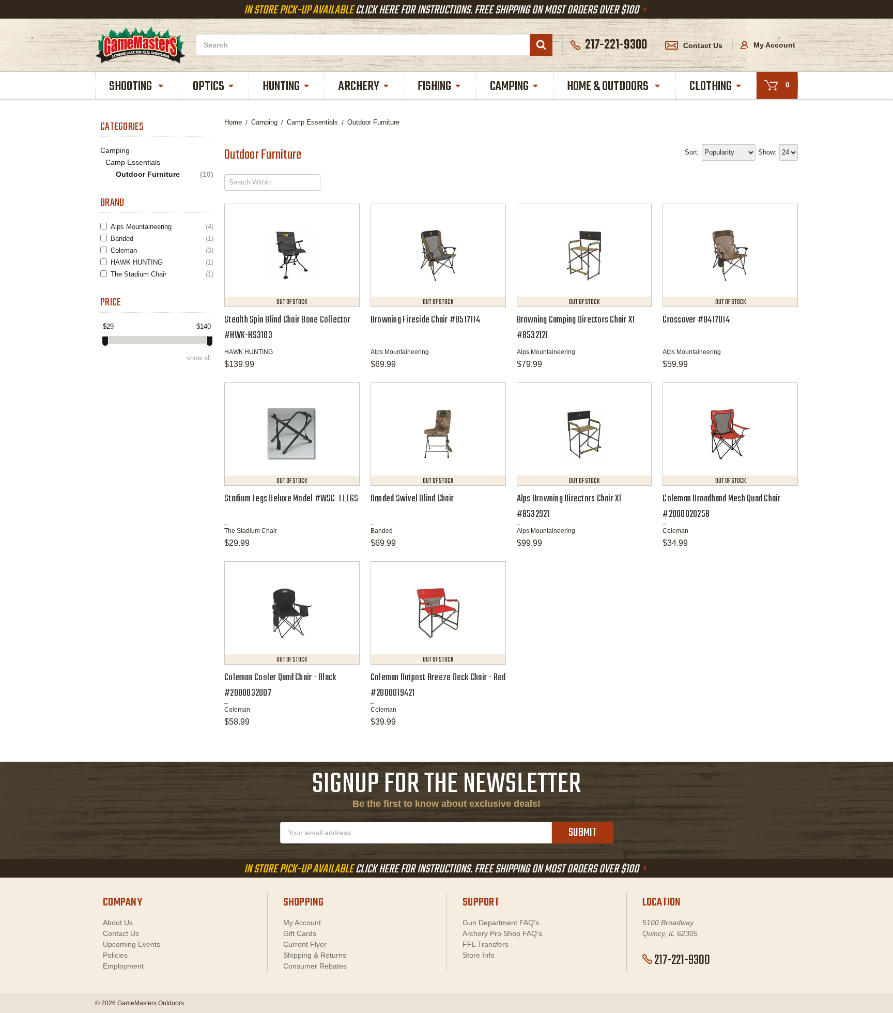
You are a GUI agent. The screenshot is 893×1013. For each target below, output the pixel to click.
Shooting (131, 86)
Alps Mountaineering (162, 227)
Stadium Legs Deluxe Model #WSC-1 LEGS (291, 499)
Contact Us (702, 45)
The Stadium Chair (162, 274)
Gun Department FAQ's (501, 922)
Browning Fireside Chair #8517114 (425, 320)
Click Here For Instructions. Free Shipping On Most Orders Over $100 (442, 10)
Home (233, 122)
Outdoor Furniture (164, 174)
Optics (208, 86)
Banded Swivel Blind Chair (412, 499)
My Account (773, 45)
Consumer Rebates (315, 966)
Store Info (479, 955)
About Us (118, 922)
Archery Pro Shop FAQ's (502, 933)
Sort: (692, 152)
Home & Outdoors (609, 86)
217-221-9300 (682, 960)
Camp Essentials (132, 162)
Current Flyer (305, 944)
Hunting (281, 86)
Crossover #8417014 (696, 320)
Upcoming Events (131, 944)
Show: (767, 152)
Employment (123, 966)
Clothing (710, 86)
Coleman (162, 250)
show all (199, 358)
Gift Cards (299, 933)
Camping (509, 86)
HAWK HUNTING (162, 262)
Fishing (434, 86)
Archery (358, 86)
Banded (162, 238)
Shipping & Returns (314, 955)
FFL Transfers (486, 944)
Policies (115, 955)
